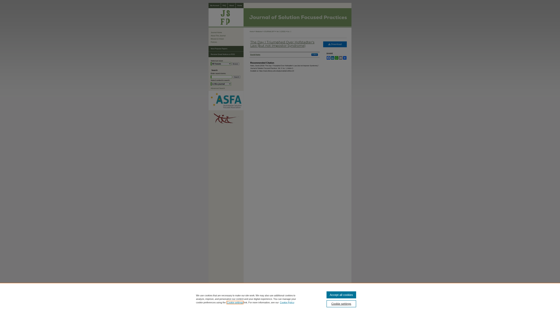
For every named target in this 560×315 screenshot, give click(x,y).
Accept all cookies (341, 294)
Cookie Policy (287, 302)
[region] (280, 299)
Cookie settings (235, 302)
